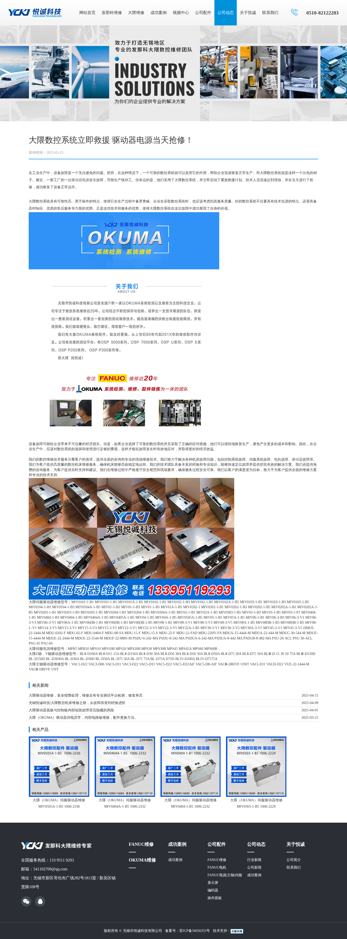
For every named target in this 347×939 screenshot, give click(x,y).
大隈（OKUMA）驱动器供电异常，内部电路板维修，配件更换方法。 (83, 717)
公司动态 (225, 12)
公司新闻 (254, 867)
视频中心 (181, 12)
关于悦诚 (248, 12)
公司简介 (294, 860)
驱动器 (76, 180)
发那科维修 (112, 12)
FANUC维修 (141, 844)
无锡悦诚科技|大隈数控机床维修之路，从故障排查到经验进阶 (77, 703)
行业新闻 (254, 860)
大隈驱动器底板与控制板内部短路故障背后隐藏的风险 (71, 710)
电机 (277, 459)
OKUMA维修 (142, 860)
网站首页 (87, 12)
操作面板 (215, 898)
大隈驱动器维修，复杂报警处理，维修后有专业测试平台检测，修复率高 (86, 695)
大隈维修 (136, 12)
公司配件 (203, 12)
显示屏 (213, 883)
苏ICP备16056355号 (194, 931)
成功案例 (158, 12)
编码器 (213, 890)
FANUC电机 (217, 867)
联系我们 (270, 12)
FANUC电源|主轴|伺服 (225, 875)
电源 (85, 180)
